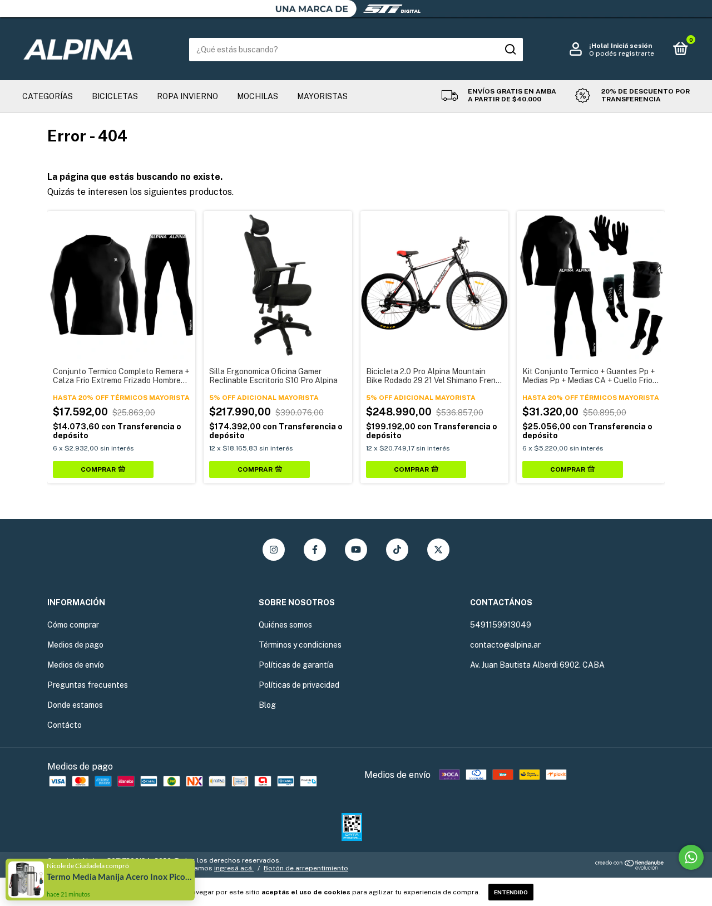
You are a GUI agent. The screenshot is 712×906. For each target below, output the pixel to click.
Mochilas (257, 96)
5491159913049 (500, 624)
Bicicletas (115, 96)
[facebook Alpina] (315, 549)
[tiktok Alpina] (397, 549)
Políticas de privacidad (299, 684)
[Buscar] (510, 50)
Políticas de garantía (296, 664)
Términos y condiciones (300, 644)
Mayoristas (322, 96)
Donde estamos (75, 705)
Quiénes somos (285, 624)
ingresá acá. (234, 868)
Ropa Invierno (187, 96)
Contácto (64, 725)
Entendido (511, 892)
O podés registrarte (621, 53)
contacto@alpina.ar (505, 644)
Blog (267, 705)
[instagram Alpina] (274, 549)
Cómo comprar (73, 624)
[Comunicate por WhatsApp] (691, 857)
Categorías (47, 96)
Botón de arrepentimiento (306, 868)
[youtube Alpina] (356, 549)
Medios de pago (75, 644)
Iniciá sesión (631, 46)
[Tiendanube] (630, 866)
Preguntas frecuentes (87, 684)
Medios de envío (75, 664)
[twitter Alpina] (438, 549)
